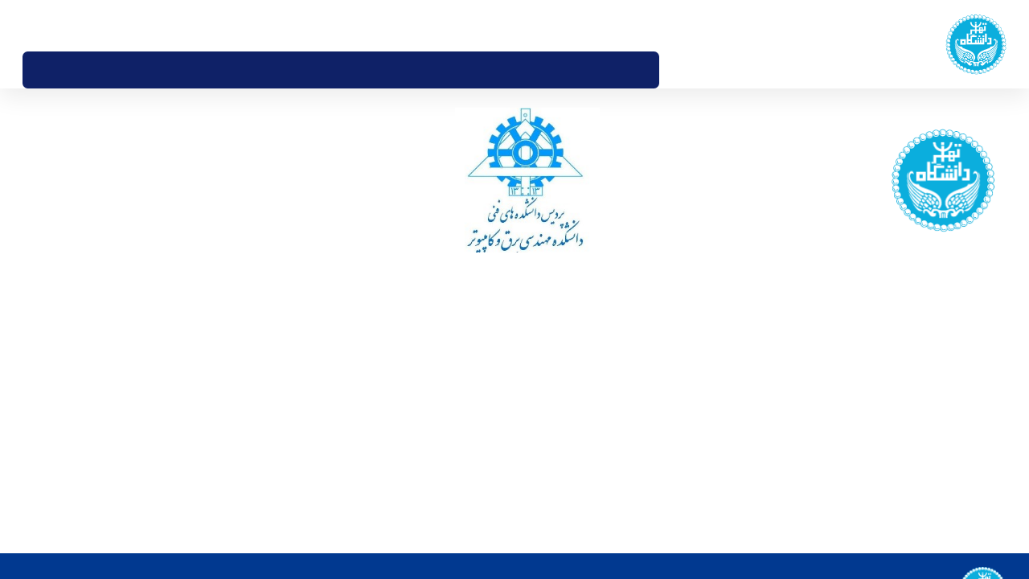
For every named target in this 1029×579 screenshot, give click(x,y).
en (53, 25)
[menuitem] (676, 69)
